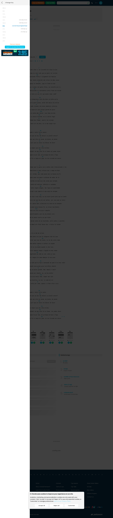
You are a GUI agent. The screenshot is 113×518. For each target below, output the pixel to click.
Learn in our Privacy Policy (62, 501)
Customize (71, 505)
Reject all (56, 505)
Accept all (42, 505)
